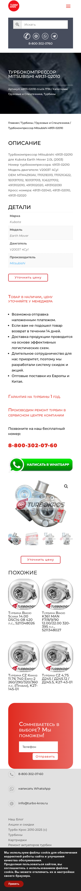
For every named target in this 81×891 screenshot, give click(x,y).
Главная (13, 122)
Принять (13, 884)
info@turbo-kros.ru (33, 803)
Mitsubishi (17, 263)
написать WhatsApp (34, 788)
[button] (66, 486)
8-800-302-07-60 (32, 445)
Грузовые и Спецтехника (25, 94)
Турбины (50, 94)
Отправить (45, 756)
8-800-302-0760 (40, 43)
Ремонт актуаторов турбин (30, 845)
